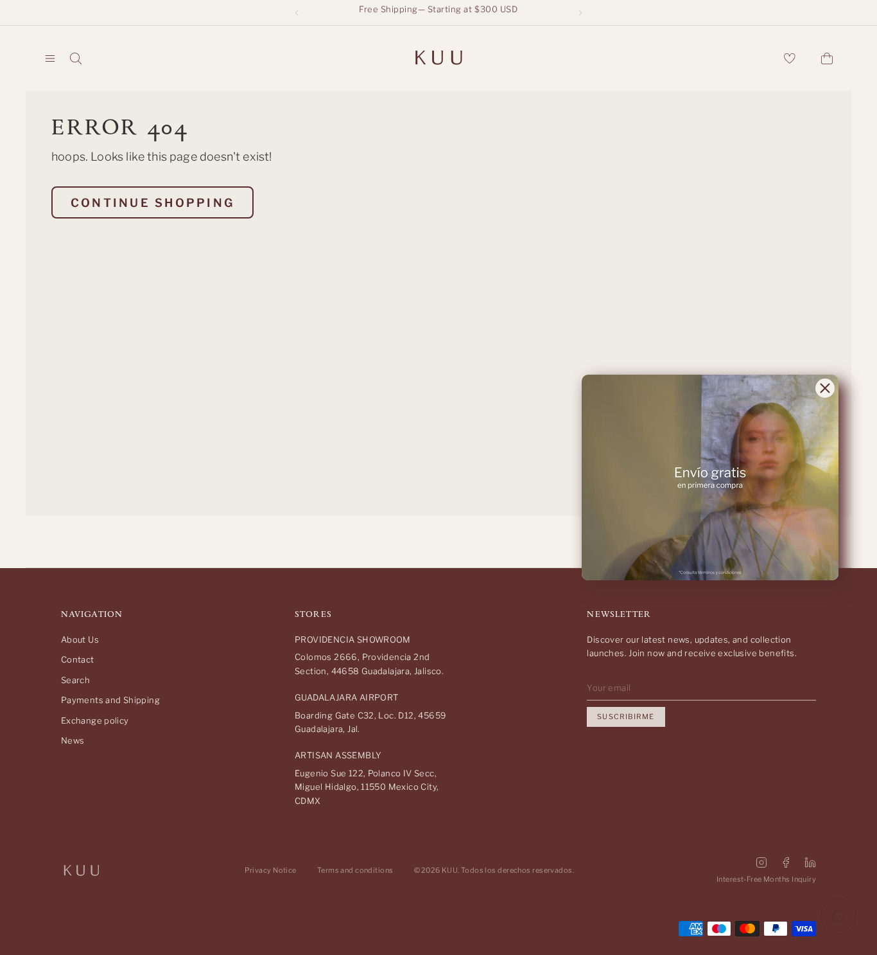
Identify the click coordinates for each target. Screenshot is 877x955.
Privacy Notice (271, 870)
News (73, 740)
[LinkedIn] (810, 862)
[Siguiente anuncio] (580, 13)
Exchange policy (95, 720)
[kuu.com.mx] (438, 58)
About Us (80, 639)
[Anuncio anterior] (297, 13)
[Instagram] (761, 862)
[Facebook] (786, 862)
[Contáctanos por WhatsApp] (838, 916)
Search (75, 680)
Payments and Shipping (110, 700)
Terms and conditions (355, 870)
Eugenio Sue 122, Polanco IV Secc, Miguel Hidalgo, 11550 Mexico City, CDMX (366, 787)
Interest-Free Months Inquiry (766, 879)
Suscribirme (625, 716)
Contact (77, 659)
